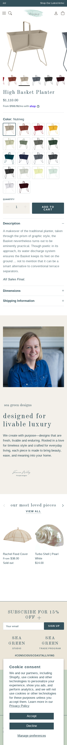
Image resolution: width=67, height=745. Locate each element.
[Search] (12, 13)
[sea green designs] (33, 13)
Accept (31, 716)
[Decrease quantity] (7, 207)
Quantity (8, 199)
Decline (31, 726)
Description (11, 223)
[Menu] (4, 13)
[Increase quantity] (25, 207)
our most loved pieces (33, 505)
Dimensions (11, 291)
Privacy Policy (19, 706)
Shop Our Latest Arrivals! (52, 3)
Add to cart (48, 208)
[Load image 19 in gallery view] (27, 46)
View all (33, 511)
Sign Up (54, 626)
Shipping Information (18, 301)
